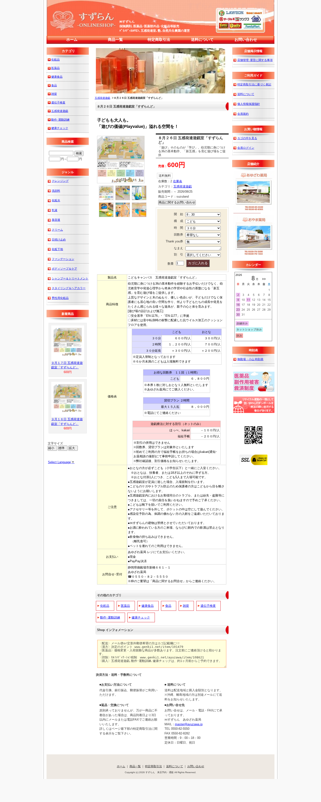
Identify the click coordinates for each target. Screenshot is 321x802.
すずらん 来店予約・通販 (227, 5)
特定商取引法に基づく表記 (254, 84)
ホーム (72, 40)
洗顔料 (56, 190)
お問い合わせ (246, 40)
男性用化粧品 (60, 297)
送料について (202, 40)
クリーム (57, 229)
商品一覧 (115, 40)
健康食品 (147, 605)
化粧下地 (57, 249)
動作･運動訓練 (110, 617)
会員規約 (243, 113)
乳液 (54, 210)
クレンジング (60, 180)
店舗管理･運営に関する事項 (255, 59)
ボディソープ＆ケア (64, 268)
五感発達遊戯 (102, 97)
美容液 (56, 219)
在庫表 (177, 181)
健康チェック (141, 617)
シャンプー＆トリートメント (70, 278)
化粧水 (56, 200)
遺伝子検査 (208, 605)
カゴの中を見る (247, 138)
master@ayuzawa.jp (189, 724)
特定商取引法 (159, 40)
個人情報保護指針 (248, 103)
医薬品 (125, 605)
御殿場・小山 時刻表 (250, 359)
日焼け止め (59, 239)
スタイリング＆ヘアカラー (69, 288)
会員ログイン (245, 147)
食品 (168, 605)
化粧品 (104, 605)
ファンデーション (63, 258)
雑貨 (186, 605)
